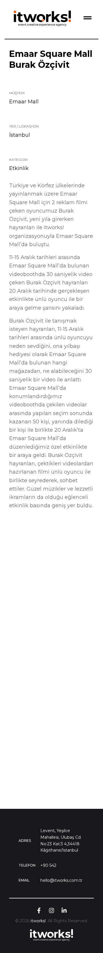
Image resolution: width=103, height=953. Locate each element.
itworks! (38, 920)
